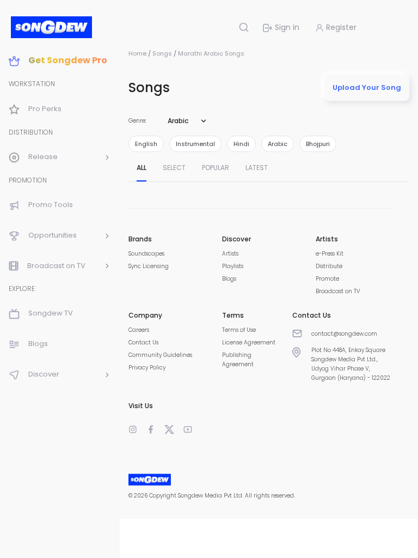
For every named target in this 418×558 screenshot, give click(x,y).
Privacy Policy (146, 367)
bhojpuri (318, 144)
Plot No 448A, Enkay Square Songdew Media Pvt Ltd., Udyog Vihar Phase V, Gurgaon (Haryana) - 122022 (350, 364)
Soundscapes (146, 254)
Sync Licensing (148, 266)
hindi (241, 144)
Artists (230, 254)
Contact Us (143, 342)
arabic (277, 144)
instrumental (195, 144)
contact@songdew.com (344, 334)
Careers (138, 330)
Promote (327, 279)
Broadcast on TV (338, 291)
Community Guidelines (160, 355)
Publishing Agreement (238, 359)
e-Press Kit (329, 254)
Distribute (329, 266)
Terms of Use (239, 330)
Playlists (232, 266)
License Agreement (248, 342)
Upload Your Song (367, 87)
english (146, 144)
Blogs (229, 279)
